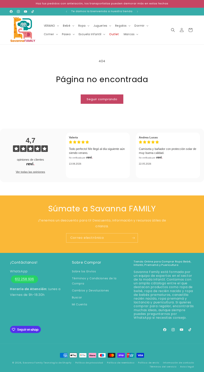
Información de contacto (178, 362)
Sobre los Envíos (84, 271)
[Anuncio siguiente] (137, 11)
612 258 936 (24, 279)
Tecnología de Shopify (57, 362)
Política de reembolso (120, 362)
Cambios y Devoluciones (90, 290)
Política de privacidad (89, 362)
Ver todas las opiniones (30, 171)
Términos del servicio (163, 366)
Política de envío (148, 362)
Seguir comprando (102, 99)
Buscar (77, 297)
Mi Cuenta (79, 304)
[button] (51, 25)
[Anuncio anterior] (66, 11)
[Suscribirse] (133, 238)
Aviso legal (187, 366)
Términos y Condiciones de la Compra (94, 280)
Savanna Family (33, 362)
